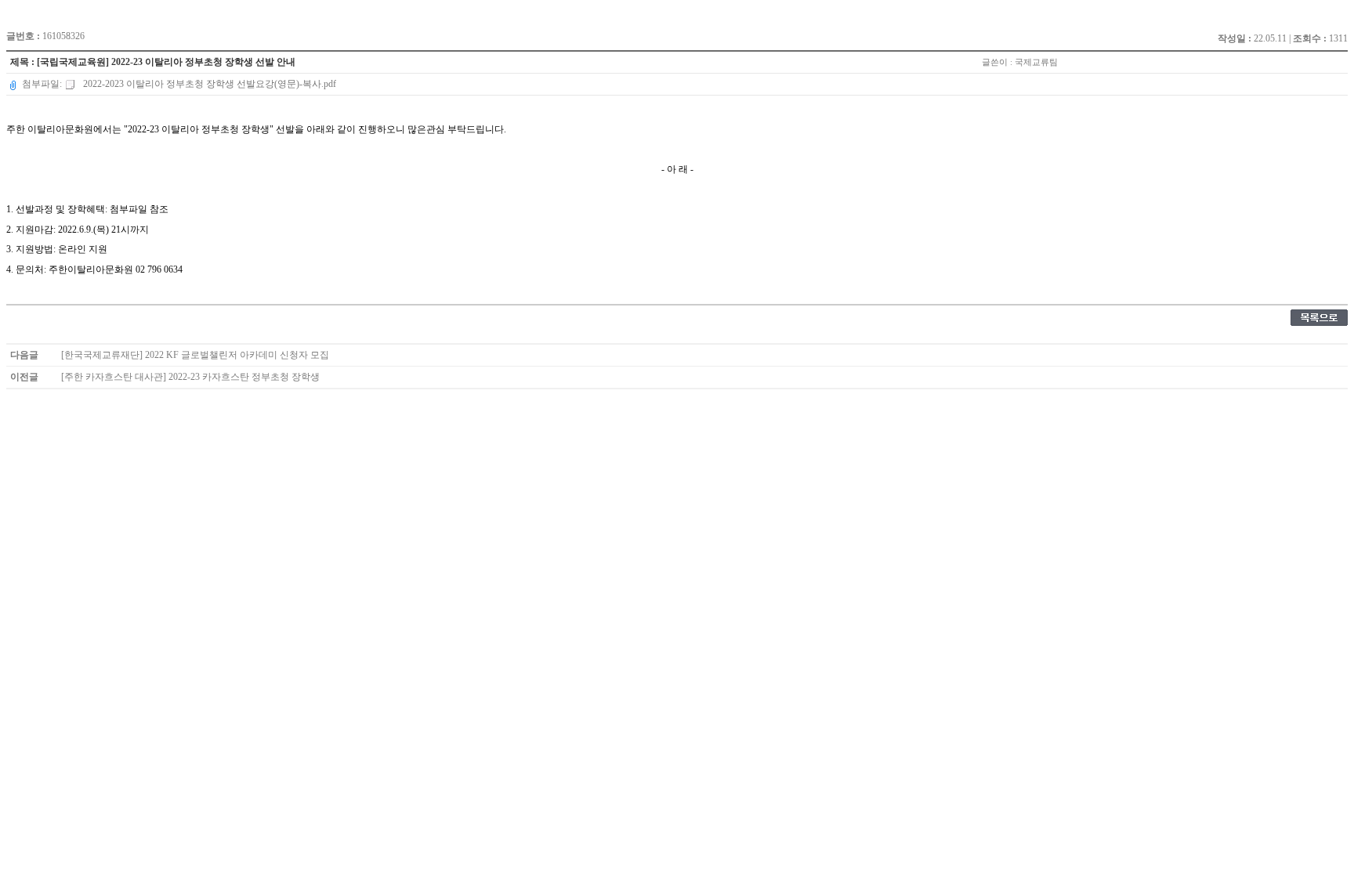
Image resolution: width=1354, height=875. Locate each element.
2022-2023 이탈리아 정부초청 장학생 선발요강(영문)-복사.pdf (208, 83)
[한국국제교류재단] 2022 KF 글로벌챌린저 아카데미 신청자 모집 (195, 354)
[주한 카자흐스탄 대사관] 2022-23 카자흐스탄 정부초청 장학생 (190, 376)
